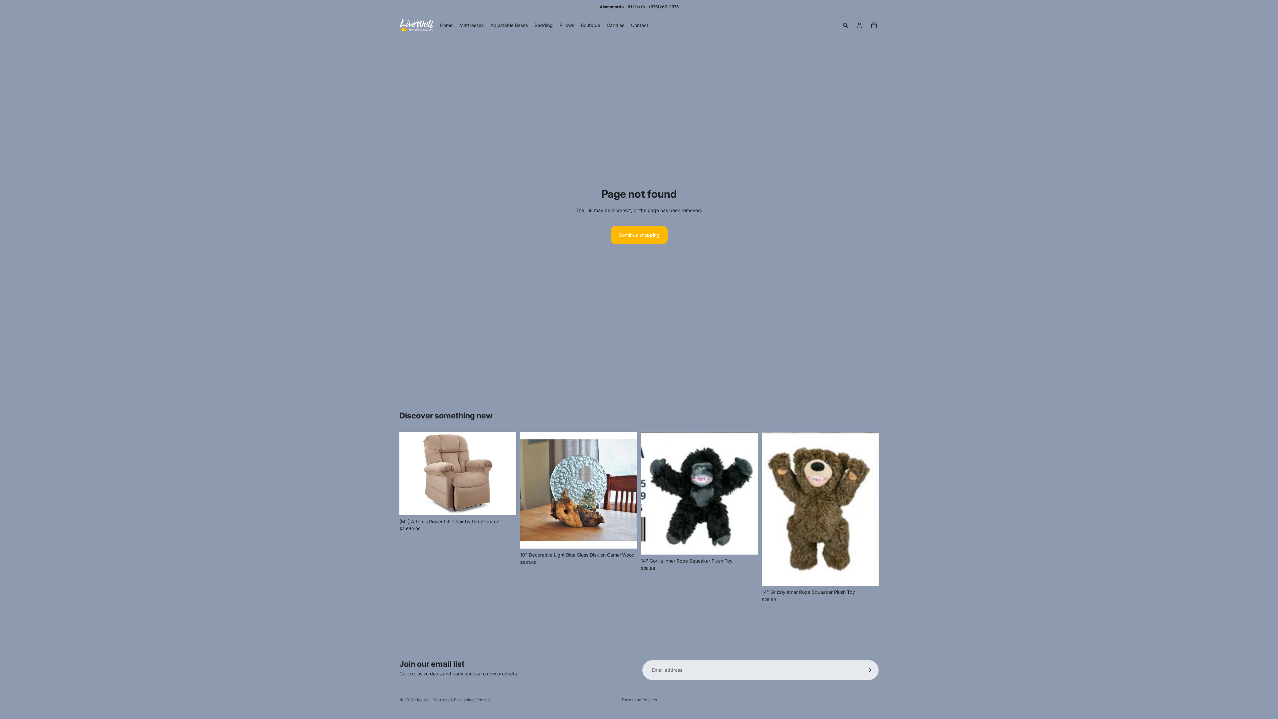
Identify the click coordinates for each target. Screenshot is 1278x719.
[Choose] (506, 505)
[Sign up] (869, 670)
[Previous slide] (409, 473)
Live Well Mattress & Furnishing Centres (452, 699)
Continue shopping (639, 235)
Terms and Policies (639, 699)
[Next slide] (506, 473)
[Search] (845, 25)
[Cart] (874, 25)
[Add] (627, 539)
